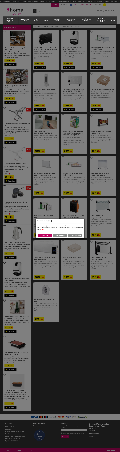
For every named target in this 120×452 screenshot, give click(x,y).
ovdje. (43, 229)
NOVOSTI (113, 20)
